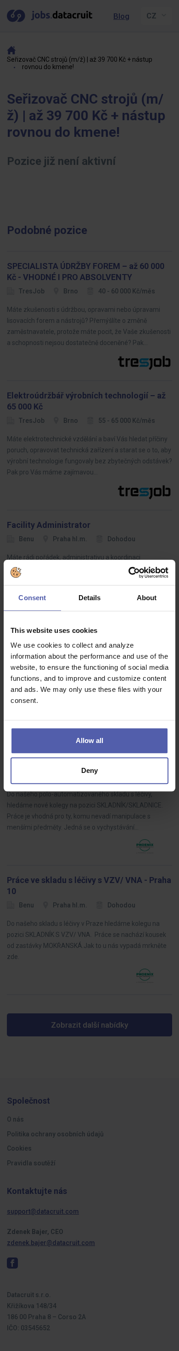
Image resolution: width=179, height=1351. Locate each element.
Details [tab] (89, 598)
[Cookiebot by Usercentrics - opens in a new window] (128, 573)
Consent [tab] (32, 598)
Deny (89, 770)
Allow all (89, 740)
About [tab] (147, 598)
